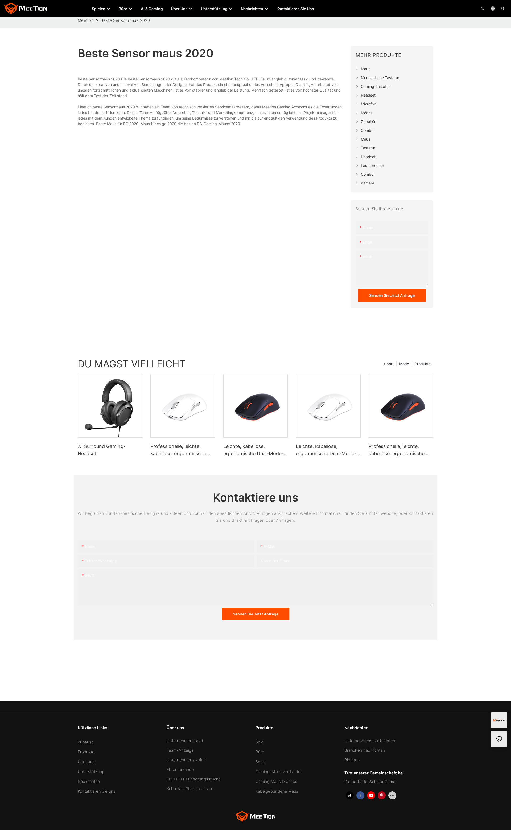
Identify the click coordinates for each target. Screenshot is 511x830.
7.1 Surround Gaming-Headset (102, 449)
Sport (389, 363)
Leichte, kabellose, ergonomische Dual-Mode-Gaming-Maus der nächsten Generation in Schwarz (254, 450)
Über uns (86, 761)
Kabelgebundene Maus (277, 791)
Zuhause (86, 742)
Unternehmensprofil (185, 740)
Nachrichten (89, 781)
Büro (260, 751)
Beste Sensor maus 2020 (125, 20)
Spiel (260, 742)
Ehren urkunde (180, 769)
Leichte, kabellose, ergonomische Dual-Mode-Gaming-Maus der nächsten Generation (327, 450)
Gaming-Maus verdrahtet (279, 771)
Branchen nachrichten (364, 750)
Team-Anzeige (180, 750)
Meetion (86, 20)
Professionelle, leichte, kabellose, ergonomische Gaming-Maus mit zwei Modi (182, 450)
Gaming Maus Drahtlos (276, 781)
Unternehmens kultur (186, 759)
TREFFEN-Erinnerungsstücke (194, 779)
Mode (404, 363)
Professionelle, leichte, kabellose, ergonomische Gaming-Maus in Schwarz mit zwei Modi (397, 450)
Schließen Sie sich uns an (190, 788)
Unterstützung (91, 771)
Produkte (423, 363)
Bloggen (352, 759)
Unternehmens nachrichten (369, 740)
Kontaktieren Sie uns (97, 791)
